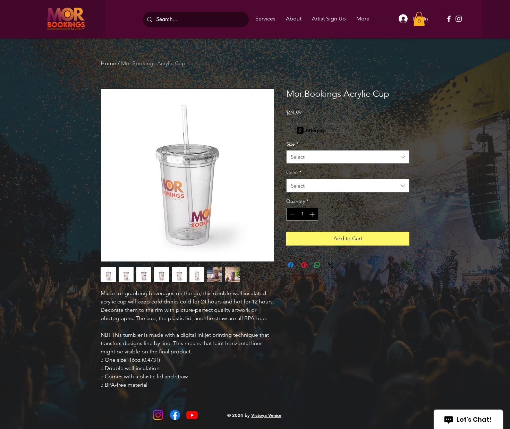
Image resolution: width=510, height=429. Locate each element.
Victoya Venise (266, 415)
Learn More (338, 130)
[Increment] (312, 214)
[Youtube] (192, 415)
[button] (419, 19)
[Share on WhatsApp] (317, 265)
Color (293, 172)
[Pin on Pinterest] (304, 265)
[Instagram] (458, 19)
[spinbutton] (302, 214)
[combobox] (347, 157)
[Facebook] (449, 19)
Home (108, 63)
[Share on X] (330, 265)
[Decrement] (291, 214)
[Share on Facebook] (291, 265)
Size (292, 144)
